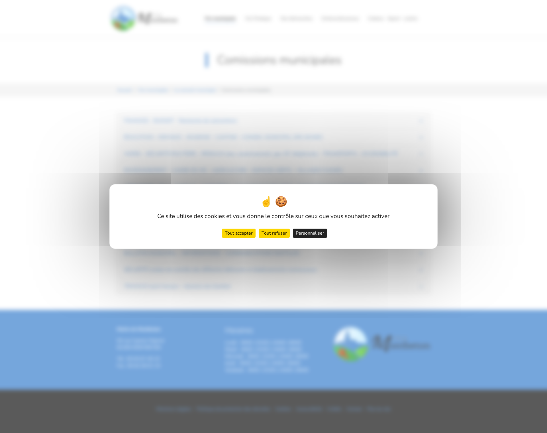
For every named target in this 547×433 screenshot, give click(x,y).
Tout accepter (239, 233)
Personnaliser (310, 233)
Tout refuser (274, 233)
